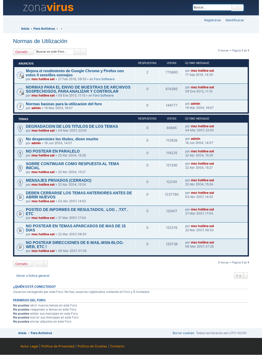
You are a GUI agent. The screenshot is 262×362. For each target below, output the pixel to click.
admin (36, 108)
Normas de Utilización (40, 41)
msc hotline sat (43, 79)
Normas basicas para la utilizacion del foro (64, 104)
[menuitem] (233, 20)
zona (48, 7)
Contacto (117, 346)
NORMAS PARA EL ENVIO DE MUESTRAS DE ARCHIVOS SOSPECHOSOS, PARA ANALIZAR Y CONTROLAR (78, 89)
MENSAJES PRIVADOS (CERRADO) (58, 180)
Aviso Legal (29, 346)
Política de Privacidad (57, 346)
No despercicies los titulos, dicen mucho (62, 139)
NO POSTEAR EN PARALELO (53, 151)
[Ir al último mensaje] (216, 71)
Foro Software (104, 79)
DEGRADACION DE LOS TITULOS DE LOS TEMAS (72, 126)
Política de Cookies (92, 346)
